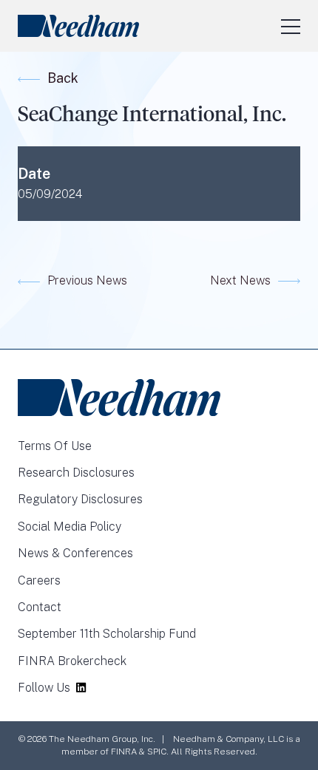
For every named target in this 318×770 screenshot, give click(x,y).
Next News (240, 280)
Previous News (87, 280)
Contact (39, 607)
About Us (148, 48)
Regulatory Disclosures (80, 499)
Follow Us (44, 688)
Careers (39, 580)
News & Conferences (75, 553)
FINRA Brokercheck (72, 661)
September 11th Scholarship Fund (107, 634)
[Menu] (290, 26)
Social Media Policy (69, 526)
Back (62, 78)
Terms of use (55, 446)
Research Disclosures (76, 473)
